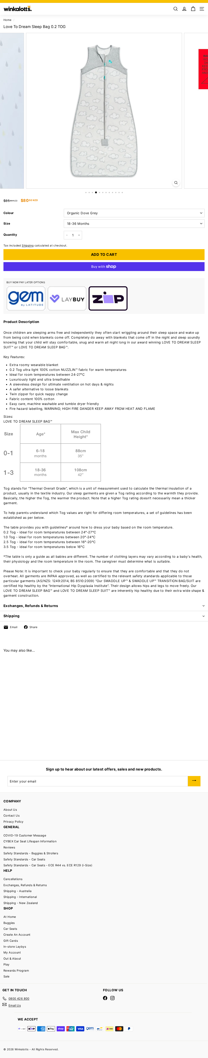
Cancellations (12, 879)
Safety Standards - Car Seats (24, 859)
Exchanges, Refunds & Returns (30, 606)
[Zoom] (176, 182)
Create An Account (16, 934)
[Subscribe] (194, 781)
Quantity (10, 235)
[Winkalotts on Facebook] (105, 998)
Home (7, 20)
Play (6, 964)
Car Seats (10, 928)
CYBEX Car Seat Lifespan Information (29, 841)
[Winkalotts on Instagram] (112, 998)
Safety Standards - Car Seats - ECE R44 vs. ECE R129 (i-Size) (47, 865)
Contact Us (11, 815)
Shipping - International (20, 897)
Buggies (9, 923)
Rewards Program (16, 970)
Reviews (9, 847)
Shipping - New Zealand (20, 903)
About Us (10, 809)
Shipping (28, 245)
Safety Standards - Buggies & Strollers (30, 853)
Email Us (15, 1005)
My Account (12, 952)
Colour (8, 213)
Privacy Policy (13, 821)
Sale (6, 976)
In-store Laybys (14, 946)
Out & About (12, 958)
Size (6, 223)
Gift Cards (10, 940)
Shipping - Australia (17, 891)
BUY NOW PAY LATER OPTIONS (25, 282)
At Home (9, 916)
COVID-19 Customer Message (24, 835)
